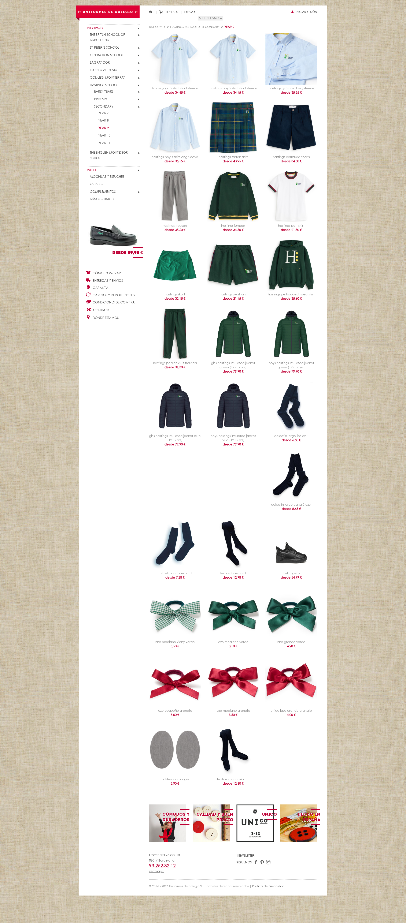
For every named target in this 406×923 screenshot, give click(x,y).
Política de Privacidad (268, 886)
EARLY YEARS (103, 91)
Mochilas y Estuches (107, 176)
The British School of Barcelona (107, 37)
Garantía (100, 287)
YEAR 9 (103, 128)
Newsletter (246, 855)
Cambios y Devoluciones (113, 295)
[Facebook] (256, 862)
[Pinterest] (262, 862)
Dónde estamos (105, 318)
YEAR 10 (104, 135)
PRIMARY (101, 99)
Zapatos (96, 184)
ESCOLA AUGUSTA (103, 70)
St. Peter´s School (104, 47)
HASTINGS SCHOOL (104, 85)
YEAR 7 (103, 113)
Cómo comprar (106, 273)
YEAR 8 (103, 120)
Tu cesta (171, 12)
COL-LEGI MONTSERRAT (107, 77)
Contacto (101, 310)
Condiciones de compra (113, 302)
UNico (91, 170)
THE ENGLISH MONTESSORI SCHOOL (109, 155)
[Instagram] (268, 862)
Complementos (103, 191)
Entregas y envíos (107, 280)
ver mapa (156, 871)
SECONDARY (103, 106)
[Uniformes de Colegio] (108, 11)
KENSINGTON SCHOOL (106, 55)
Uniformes (94, 28)
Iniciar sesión (306, 12)
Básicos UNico (102, 199)
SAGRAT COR (100, 62)
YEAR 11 (104, 143)
